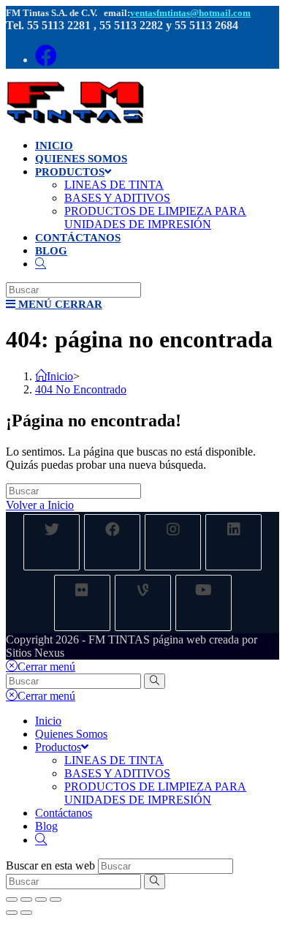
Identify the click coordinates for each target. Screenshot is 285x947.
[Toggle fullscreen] (41, 899)
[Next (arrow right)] (26, 912)
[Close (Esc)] (12, 899)
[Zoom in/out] (55, 899)
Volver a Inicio (40, 505)
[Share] (26, 899)
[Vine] (143, 603)
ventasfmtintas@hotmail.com (190, 12)
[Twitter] (51, 542)
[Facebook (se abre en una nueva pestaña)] (46, 56)
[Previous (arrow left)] (12, 912)
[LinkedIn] (233, 542)
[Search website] (40, 264)
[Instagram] (173, 542)
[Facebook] (112, 542)
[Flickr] (82, 603)
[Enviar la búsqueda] (154, 681)
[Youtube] (203, 603)
